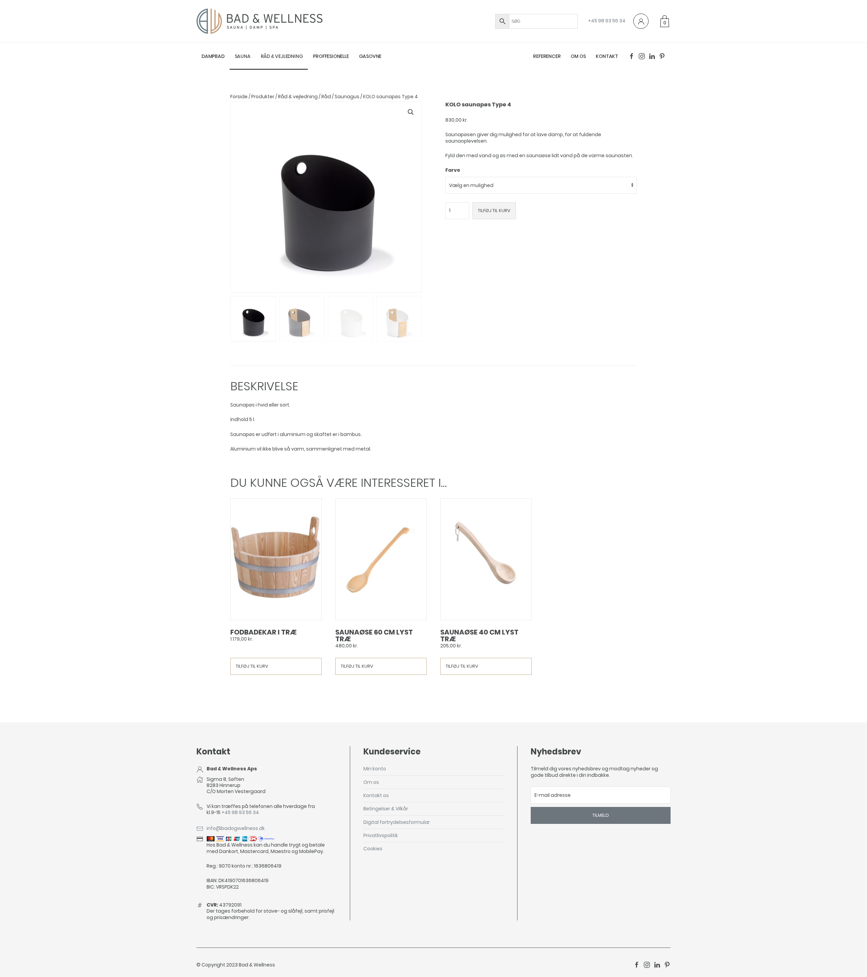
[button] (411, 112)
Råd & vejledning (282, 56)
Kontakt (607, 56)
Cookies (372, 848)
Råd (326, 96)
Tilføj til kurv (494, 210)
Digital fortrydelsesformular (396, 822)
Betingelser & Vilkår (385, 808)
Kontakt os (376, 795)
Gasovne (370, 56)
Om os (578, 56)
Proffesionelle (330, 56)
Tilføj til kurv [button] (252, 666)
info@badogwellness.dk (236, 828)
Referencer (547, 56)
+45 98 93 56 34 (607, 20)
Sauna (243, 56)
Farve (452, 170)
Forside (239, 96)
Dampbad (213, 56)
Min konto (374, 768)
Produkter (262, 96)
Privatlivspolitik (380, 835)
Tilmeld (600, 815)
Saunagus (347, 96)
